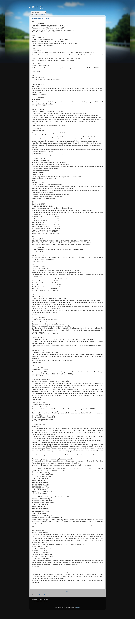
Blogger (78, 607)
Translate (42, 14)
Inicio (67, 592)
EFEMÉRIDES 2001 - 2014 (40, 18)
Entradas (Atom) (43, 594)
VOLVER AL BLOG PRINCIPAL (39, 601)
